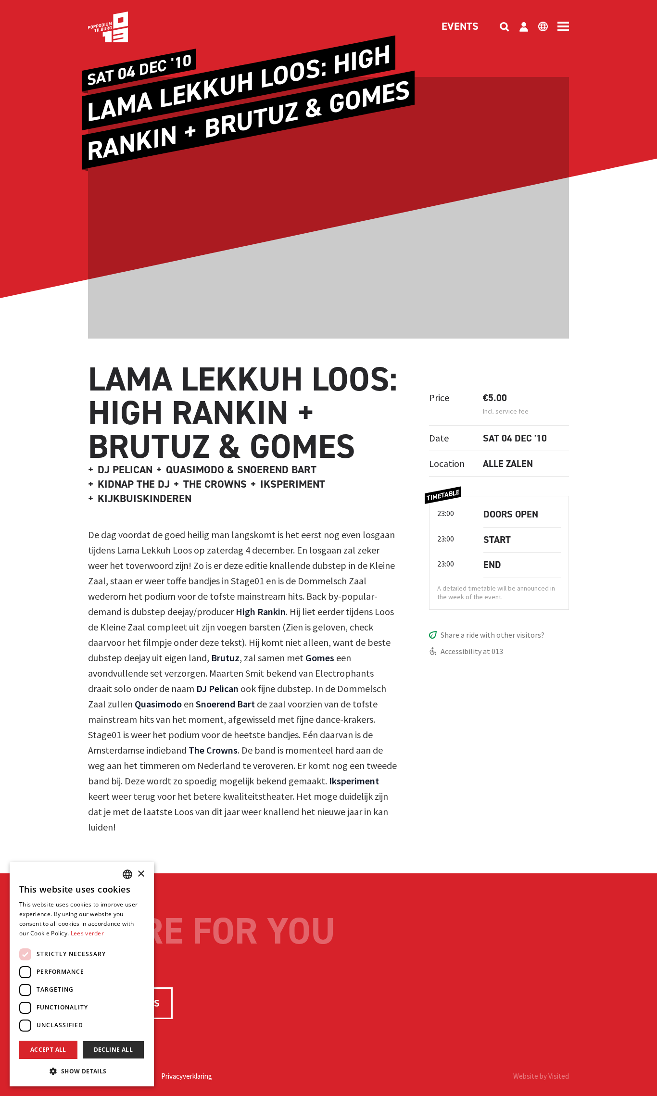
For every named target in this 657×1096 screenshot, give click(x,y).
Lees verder (87, 933)
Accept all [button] (48, 1050)
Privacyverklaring (186, 1076)
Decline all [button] (113, 1050)
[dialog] (82, 974)
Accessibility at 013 (472, 651)
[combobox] (127, 874)
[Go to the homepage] (122, 27)
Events (460, 27)
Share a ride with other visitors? (492, 635)
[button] (81, 1071)
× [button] (140, 874)
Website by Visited (541, 1076)
